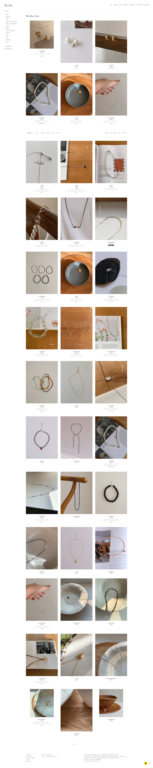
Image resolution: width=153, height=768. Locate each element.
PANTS (8, 26)
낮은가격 (119, 132)
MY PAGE (132, 5)
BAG (7, 35)
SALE (7, 42)
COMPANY (28, 754)
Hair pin (58, 133)
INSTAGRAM (8, 49)
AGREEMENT (29, 756)
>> (78, 743)
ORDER (126, 5)
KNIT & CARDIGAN (11, 23)
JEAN (7, 28)
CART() (146, 5)
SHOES (8, 33)
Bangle (48, 133)
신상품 (106, 132)
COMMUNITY (8, 46)
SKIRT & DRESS (10, 30)
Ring (53, 133)
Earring (37, 133)
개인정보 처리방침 (30, 758)
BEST (7, 14)
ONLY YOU (139, 5)
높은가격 (124, 132)
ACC (7, 37)
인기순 (110, 132)
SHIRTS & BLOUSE (11, 21)
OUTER (8, 16)
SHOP (6, 11)
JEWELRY (8, 40)
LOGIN (116, 5)
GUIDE (27, 759)
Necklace (42, 133)
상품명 (114, 132)
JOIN (120, 5)
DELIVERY (28, 761)
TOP (7, 19)
